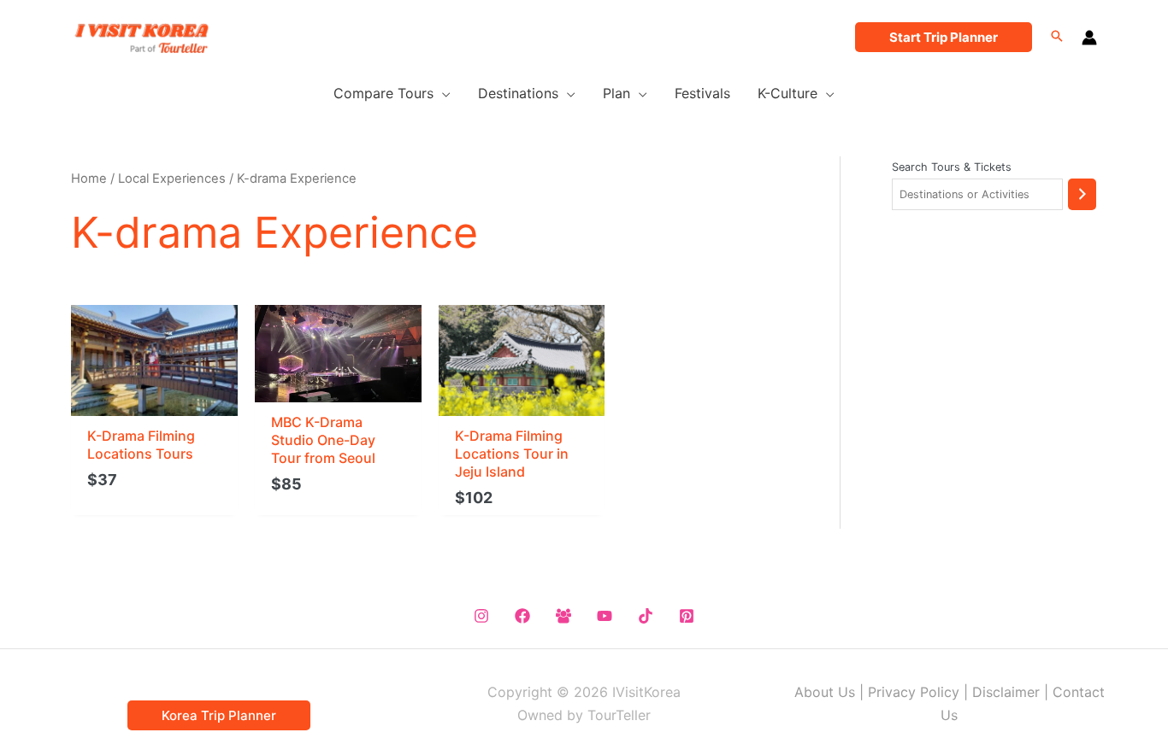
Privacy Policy (913, 691)
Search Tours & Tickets (952, 167)
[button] (943, 37)
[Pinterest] (686, 615)
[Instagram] (481, 615)
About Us (824, 691)
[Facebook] (522, 615)
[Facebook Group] (563, 615)
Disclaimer (1006, 691)
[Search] (1082, 194)
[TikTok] (645, 615)
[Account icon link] (1089, 37)
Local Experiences (172, 178)
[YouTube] (604, 615)
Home (89, 178)
